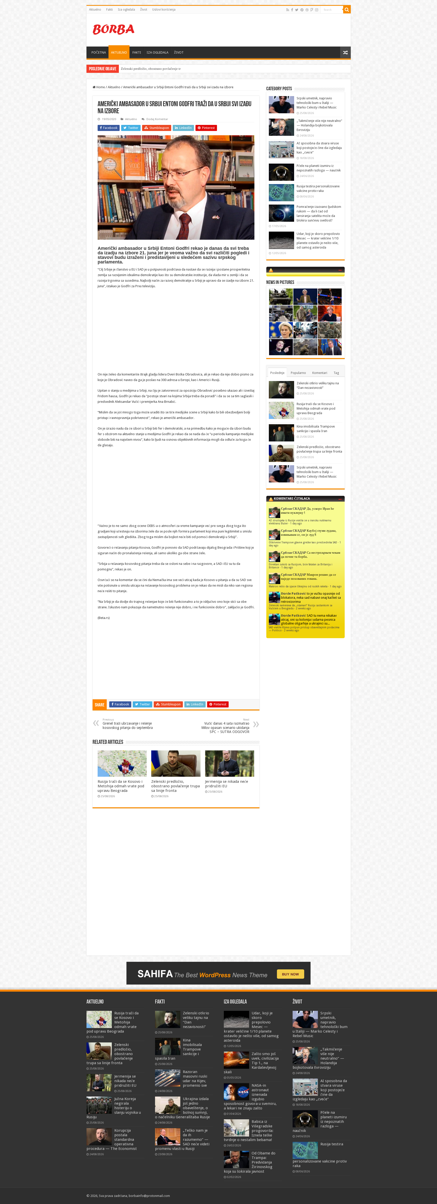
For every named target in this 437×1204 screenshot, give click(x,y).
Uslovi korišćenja (164, 9)
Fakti (109, 9)
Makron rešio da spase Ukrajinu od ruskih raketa (298, 586)
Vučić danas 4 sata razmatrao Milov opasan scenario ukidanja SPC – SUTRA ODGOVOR (225, 726)
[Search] (347, 9)
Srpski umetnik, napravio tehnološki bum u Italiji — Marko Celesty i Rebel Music (317, 102)
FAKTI (137, 52)
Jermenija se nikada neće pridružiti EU (226, 783)
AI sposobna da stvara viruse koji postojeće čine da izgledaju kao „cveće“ (319, 147)
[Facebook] (292, 10)
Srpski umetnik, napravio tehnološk (145, 69)
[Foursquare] (312, 10)
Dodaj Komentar (157, 119)
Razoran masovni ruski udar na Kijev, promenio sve (195, 1078)
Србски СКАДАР (293, 508)
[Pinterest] (302, 10)
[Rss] (288, 10)
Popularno (298, 373)
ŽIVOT (179, 52)
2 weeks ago (303, 608)
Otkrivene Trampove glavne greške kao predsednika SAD (303, 542)
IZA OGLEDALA (157, 52)
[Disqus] (176, 885)
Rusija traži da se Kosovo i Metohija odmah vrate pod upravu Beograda (121, 786)
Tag (336, 373)
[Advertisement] (255, 30)
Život (143, 9)
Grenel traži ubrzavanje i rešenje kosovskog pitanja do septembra (128, 724)
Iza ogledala (126, 9)
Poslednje (277, 373)
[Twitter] (297, 10)
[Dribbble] (307, 10)
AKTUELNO (119, 52)
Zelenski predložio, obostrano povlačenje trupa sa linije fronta (175, 786)
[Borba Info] (114, 29)
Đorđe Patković (293, 593)
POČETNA (99, 52)
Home (100, 87)
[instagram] (317, 10)
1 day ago (296, 523)
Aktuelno (95, 9)
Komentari (319, 373)
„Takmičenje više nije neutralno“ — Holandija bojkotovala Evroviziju (319, 125)
